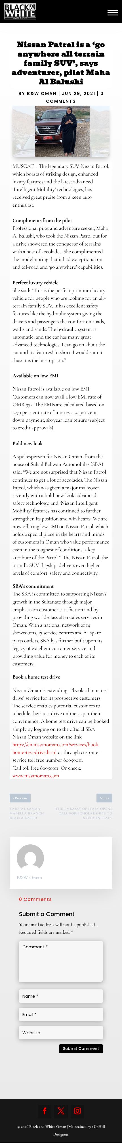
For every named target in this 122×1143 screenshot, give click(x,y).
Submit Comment (81, 1048)
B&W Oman (42, 93)
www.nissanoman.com (35, 775)
